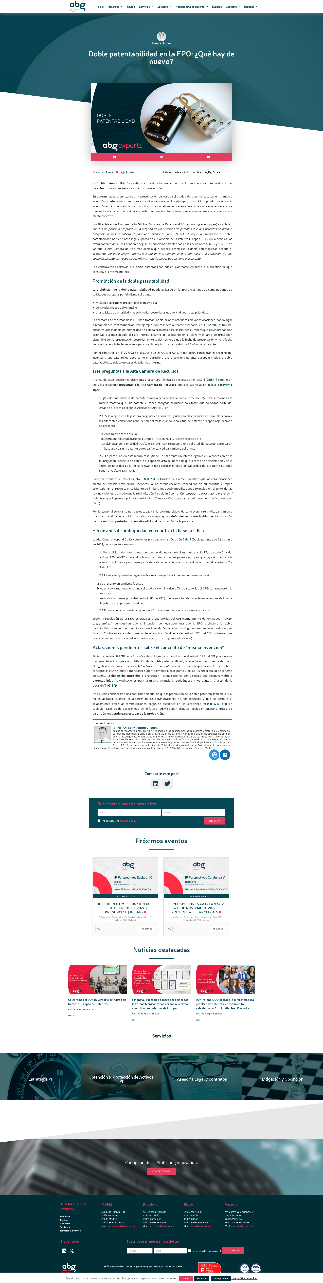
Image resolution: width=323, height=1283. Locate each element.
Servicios (144, 6)
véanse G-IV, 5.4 (214, 703)
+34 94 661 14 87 (198, 1222)
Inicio (101, 6)
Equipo (131, 6)
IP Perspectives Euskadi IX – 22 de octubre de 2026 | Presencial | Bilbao (125, 907)
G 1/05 (210, 244)
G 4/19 (187, 539)
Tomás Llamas (104, 723)
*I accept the (119, 821)
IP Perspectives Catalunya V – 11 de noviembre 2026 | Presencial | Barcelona (196, 907)
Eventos (217, 6)
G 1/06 (222, 244)
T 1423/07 (210, 325)
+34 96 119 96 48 (239, 1222)
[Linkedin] (64, 1250)
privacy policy (127, 820)
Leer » (71, 1015)
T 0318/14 (210, 379)
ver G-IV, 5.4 (176, 234)
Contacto (231, 6)
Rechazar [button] (202, 1278)
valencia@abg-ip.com (242, 1225)
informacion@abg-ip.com (121, 1225)
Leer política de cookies (244, 1278)
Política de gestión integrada (138, 1266)
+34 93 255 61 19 (157, 1222)
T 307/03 (127, 352)
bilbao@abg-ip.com (200, 1225)
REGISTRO (147, 929)
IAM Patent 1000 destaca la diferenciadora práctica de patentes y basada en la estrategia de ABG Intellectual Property (225, 1003)
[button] (114, 157)
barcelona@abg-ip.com (161, 1225)
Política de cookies (173, 1266)
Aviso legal (158, 1266)
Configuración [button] (220, 1278)
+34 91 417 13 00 (116, 1222)
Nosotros (113, 6)
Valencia (231, 1204)
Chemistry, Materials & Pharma (140, 727)
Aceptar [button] (186, 1278)
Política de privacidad (114, 1266)
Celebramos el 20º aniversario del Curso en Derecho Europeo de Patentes (97, 1001)
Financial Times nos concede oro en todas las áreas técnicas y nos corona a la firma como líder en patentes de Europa (160, 1003)
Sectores (162, 6)
